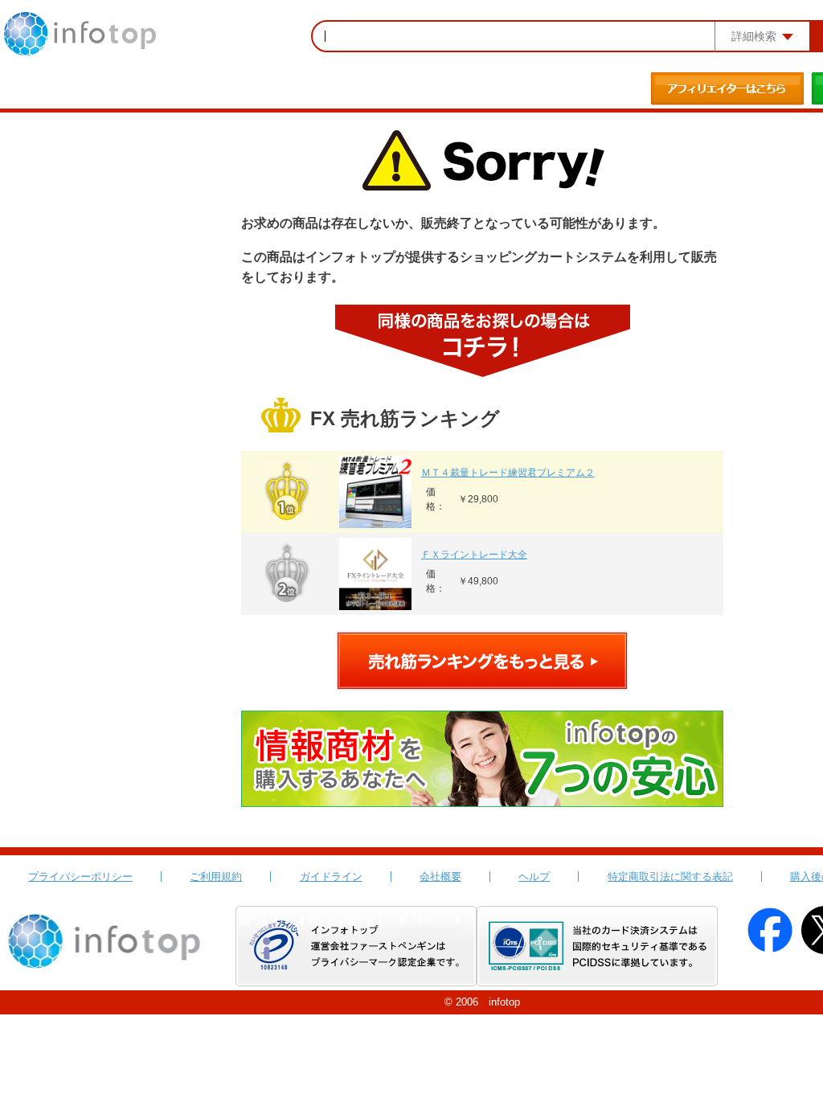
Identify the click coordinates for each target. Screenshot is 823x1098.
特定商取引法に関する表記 (670, 877)
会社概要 (440, 877)
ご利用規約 (216, 877)
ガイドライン (331, 877)
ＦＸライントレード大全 (474, 554)
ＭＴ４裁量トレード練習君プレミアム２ (508, 472)
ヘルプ (534, 877)
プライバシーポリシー (80, 877)
